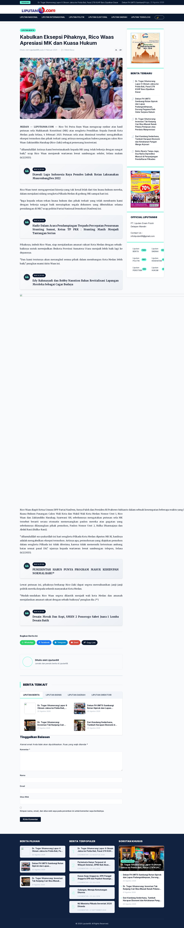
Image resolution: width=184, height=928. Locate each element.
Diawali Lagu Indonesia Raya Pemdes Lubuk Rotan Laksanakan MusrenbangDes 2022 (76, 176)
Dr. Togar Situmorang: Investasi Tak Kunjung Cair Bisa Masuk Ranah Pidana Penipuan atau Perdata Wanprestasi (145, 124)
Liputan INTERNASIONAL (53, 17)
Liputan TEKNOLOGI (140, 17)
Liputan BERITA (31, 695)
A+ (121, 50)
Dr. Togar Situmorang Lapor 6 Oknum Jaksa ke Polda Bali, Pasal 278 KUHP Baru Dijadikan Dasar (65, 2)
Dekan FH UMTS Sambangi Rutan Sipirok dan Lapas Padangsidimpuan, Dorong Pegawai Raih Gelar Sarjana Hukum (146, 105)
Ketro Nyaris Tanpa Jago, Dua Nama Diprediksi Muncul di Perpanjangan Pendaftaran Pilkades (147, 155)
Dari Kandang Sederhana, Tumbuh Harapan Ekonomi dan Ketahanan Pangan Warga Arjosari (147, 140)
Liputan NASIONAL (29, 17)
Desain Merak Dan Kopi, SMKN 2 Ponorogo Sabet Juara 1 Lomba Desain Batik (76, 618)
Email (22, 786)
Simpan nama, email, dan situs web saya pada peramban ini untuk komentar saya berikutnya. (62, 811)
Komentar (25, 749)
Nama (22, 775)
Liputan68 (53, 660)
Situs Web (24, 797)
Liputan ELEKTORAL (97, 17)
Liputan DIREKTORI (101, 695)
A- (116, 50)
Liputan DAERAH (119, 17)
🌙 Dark (159, 17)
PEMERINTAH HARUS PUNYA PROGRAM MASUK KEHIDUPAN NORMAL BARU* (76, 571)
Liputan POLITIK (76, 17)
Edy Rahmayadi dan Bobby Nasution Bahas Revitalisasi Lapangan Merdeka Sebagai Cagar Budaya (76, 282)
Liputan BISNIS (54, 695)
